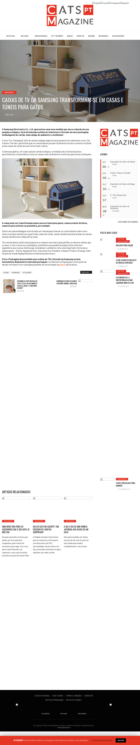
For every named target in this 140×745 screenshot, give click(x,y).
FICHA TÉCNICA (58, 696)
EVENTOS (80, 36)
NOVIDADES (103, 36)
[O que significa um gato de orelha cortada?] (107, 253)
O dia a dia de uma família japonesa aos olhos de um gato (76, 529)
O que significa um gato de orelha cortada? (126, 261)
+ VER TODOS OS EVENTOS (127, 221)
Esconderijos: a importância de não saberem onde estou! (125, 280)
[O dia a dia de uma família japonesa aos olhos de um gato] (78, 506)
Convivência (123, 241)
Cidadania (122, 256)
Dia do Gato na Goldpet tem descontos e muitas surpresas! (46, 529)
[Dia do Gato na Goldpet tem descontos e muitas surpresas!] (47, 506)
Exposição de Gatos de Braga (122, 184)
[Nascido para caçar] (107, 239)
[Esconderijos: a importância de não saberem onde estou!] (107, 372)
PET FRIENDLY (57, 36)
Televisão (27, 272)
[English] (96, 2)
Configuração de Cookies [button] (101, 740)
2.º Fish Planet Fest (118, 195)
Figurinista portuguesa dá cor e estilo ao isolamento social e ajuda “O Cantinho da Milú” (27, 286)
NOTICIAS (11, 36)
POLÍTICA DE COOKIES (74, 700)
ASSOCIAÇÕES (118, 36)
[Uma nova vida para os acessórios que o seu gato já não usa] (16, 506)
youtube (63, 713)
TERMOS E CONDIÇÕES (74, 696)
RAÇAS (70, 36)
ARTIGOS (25, 36)
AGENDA (91, 36)
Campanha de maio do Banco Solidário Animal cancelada (66, 283)
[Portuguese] (114, 2)
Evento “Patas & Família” (120, 173)
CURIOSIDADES (41, 36)
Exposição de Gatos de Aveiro (122, 162)
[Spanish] (124, 2)
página (62, 264)
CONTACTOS (88, 696)
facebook (45, 713)
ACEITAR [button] (121, 740)
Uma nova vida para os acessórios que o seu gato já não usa (15, 529)
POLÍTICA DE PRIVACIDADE (54, 700)
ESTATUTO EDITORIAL (42, 696)
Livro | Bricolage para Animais (125, 484)
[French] (104, 2)
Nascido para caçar (124, 245)
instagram (82, 713)
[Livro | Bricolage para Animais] (107, 580)
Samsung (16, 272)
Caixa (7, 272)
